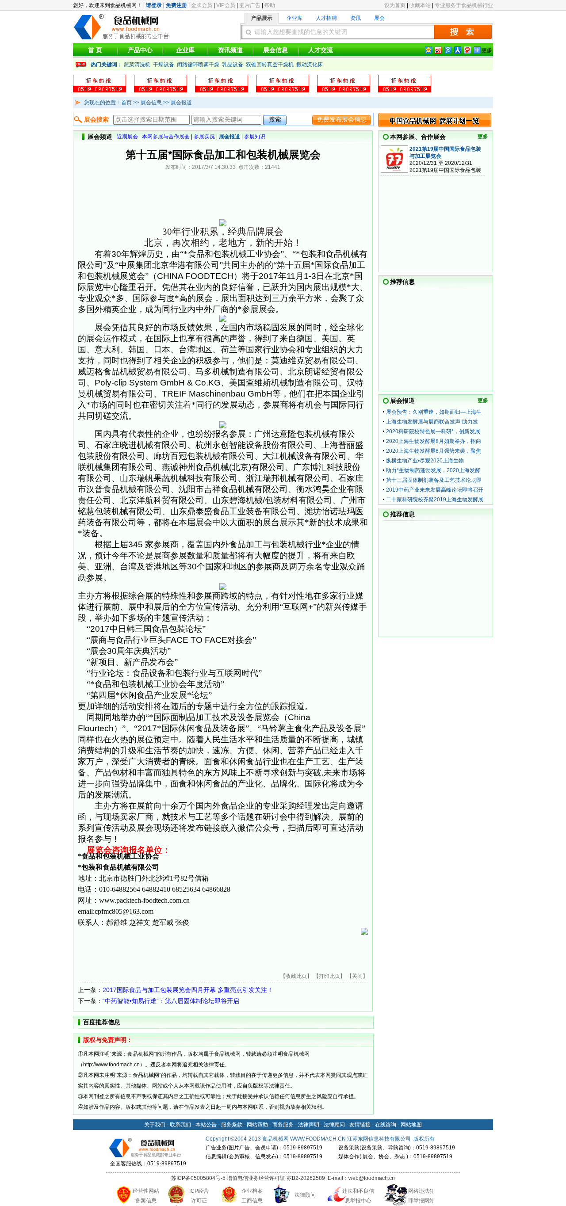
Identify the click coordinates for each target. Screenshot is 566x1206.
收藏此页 (296, 976)
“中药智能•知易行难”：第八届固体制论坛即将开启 (171, 1000)
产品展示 (261, 18)
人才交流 (320, 49)
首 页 (95, 49)
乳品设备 (232, 64)
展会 (379, 18)
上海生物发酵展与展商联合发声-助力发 (432, 422)
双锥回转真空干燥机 (270, 64)
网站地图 (411, 1125)
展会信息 (275, 49)
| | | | (191, 137)
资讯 (355, 18)
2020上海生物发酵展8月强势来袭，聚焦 (433, 451)
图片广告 (249, 5)
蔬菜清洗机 (137, 64)
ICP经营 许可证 (199, 1196)
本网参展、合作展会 (418, 136)
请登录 (154, 5)
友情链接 (360, 1125)
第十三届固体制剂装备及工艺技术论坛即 (434, 480)
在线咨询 (385, 1125)
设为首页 (394, 5)
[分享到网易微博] (467, 49)
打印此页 (329, 976)
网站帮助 (257, 1125)
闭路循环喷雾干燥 (198, 64)
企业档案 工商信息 (252, 1196)
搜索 (463, 32)
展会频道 (100, 136)
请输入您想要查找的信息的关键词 (300, 31)
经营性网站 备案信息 (146, 1196)
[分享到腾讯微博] (447, 49)
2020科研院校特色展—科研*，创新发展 (433, 431)
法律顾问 (334, 1125)
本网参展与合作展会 (166, 137)
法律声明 (308, 1125)
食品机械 (272, 1139)
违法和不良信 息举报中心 (358, 1196)
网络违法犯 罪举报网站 (421, 1196)
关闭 (357, 976)
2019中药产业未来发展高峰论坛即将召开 (434, 490)
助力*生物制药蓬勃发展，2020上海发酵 (433, 470)
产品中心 (140, 49)
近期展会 (127, 137)
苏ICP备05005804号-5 (198, 1178)
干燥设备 (163, 64)
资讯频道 (230, 49)
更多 (483, 137)
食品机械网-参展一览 (434, 120)
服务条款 (231, 1125)
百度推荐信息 (101, 1022)
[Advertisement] (181, 958)
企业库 (294, 18)
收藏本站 (420, 5)
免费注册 (176, 5)
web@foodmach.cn (371, 1178)
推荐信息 (402, 281)
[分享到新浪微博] (438, 49)
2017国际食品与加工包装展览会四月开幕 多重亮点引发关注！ (188, 989)
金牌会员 (201, 5)
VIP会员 (225, 5)
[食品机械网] (121, 39)
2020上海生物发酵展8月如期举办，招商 (433, 441)
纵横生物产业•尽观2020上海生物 (425, 461)
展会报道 (402, 400)
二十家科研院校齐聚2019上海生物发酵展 (434, 499)
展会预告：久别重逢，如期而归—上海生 (434, 412)
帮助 (269, 5)
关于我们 (154, 1125)
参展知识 (254, 137)
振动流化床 (309, 64)
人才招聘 (326, 18)
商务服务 (283, 1125)
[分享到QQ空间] (428, 49)
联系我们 (180, 1125)
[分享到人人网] (457, 49)
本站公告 (206, 1125)
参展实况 (204, 137)
